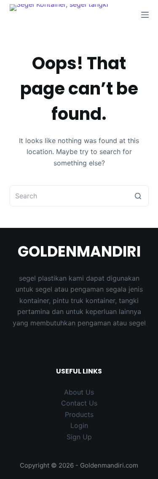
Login (79, 425)
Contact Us (79, 403)
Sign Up (79, 437)
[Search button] (138, 195)
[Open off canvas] (145, 15)
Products (79, 414)
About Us (79, 392)
